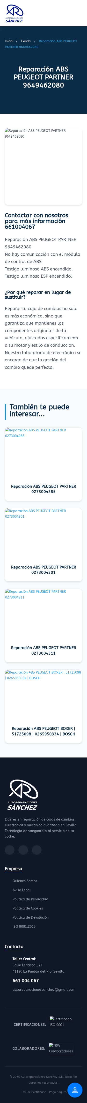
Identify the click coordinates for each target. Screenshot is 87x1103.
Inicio (9, 41)
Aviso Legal (22, 890)
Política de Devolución (31, 917)
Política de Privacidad (30, 899)
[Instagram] (23, 850)
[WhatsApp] (37, 850)
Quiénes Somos (25, 881)
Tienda (26, 41)
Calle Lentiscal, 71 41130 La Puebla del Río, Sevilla (39, 965)
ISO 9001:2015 (24, 927)
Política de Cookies (28, 908)
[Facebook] (9, 850)
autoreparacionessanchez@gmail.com (44, 990)
